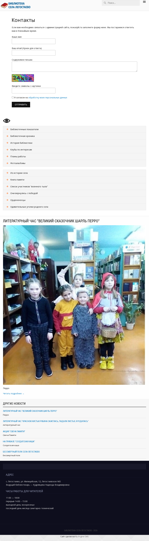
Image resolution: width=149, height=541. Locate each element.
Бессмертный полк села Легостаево (21, 451)
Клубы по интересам (21, 149)
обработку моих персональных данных (47, 97)
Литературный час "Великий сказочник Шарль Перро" (51, 221)
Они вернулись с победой (24, 193)
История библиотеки (21, 142)
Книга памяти (17, 179)
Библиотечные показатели (24, 129)
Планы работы (18, 156)
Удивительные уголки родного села (29, 206)
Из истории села (19, 172)
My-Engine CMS (82, 536)
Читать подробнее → (13, 393)
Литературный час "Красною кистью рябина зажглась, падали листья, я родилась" (46, 421)
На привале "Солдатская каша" (19, 441)
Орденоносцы (17, 200)
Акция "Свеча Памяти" (14, 431)
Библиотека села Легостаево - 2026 (80, 530)
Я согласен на (40, 97)
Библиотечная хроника (22, 135)
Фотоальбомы (17, 163)
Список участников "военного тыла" (29, 186)
